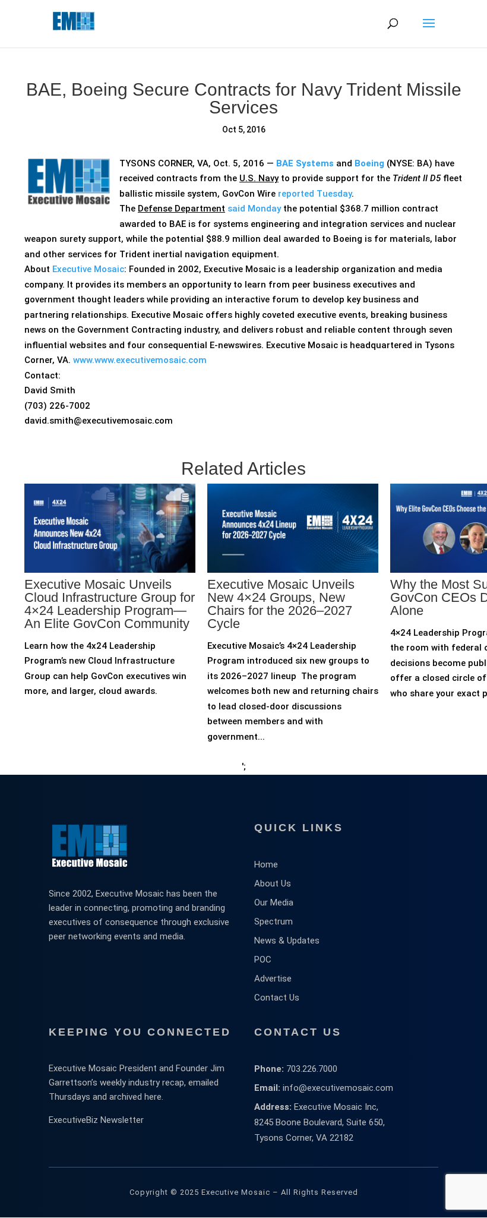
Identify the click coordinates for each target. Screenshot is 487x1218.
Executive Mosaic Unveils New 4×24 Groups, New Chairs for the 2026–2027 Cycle (281, 604)
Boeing (369, 163)
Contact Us (276, 997)
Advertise (273, 978)
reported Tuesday (315, 193)
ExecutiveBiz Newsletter (96, 1120)
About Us (272, 883)
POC (262, 959)
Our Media (273, 902)
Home (266, 864)
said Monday (254, 208)
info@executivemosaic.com (338, 1088)
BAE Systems (305, 163)
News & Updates (287, 940)
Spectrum (273, 921)
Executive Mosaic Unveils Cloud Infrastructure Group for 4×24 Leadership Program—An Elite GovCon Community (109, 604)
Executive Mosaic (88, 269)
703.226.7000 (311, 1069)
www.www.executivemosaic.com (140, 360)
